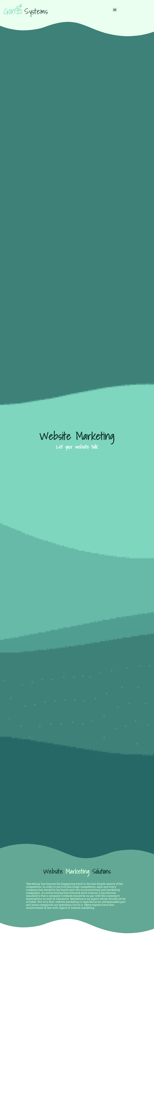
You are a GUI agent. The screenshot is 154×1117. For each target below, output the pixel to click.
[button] (114, 9)
